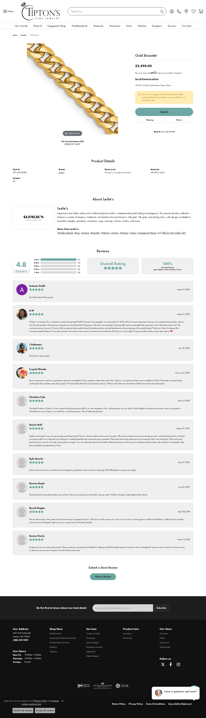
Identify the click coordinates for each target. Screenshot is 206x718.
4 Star (36, 262)
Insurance (127, 633)
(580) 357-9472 (72, 144)
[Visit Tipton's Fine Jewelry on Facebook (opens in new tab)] (170, 664)
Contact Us (164, 642)
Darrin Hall (35, 424)
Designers (157, 25)
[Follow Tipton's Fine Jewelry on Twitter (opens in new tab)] (163, 664)
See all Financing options (147, 79)
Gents (129, 25)
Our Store (187, 25)
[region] (72, 89)
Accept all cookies (45, 710)
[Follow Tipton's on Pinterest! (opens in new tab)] (186, 664)
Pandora (124, 232)
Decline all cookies (23, 710)
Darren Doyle (37, 483)
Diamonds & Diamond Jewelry (63, 638)
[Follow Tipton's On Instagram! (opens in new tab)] (178, 664)
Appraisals (90, 651)
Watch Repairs (92, 656)
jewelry (23, 35)
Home (15, 35)
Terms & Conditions (155, 704)
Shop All (37, 25)
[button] (172, 11)
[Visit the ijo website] (83, 686)
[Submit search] (162, 11)
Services (172, 25)
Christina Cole (37, 397)
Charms (115, 232)
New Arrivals (21, 25)
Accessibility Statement (180, 704)
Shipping (149, 120)
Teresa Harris (37, 535)
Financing (90, 638)
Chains (133, 232)
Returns (179, 120)
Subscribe (161, 607)
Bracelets (95, 232)
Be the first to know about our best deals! (62, 607)
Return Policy (119, 704)
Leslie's (61, 172)
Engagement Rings (56, 25)
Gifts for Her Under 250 (173, 232)
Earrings (85, 232)
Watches (142, 25)
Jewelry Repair (92, 642)
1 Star (36, 272)
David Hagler (37, 508)
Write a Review (103, 576)
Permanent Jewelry (94, 647)
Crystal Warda (37, 369)
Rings (77, 232)
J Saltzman (35, 344)
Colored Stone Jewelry (59, 642)
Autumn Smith (37, 285)
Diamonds (98, 25)
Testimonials (165, 647)
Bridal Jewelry (56, 633)
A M (31, 310)
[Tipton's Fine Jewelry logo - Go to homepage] (40, 11)
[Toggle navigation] (9, 11)
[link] (179, 11)
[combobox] (113, 11)
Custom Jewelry (93, 633)
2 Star (36, 269)
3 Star (36, 266)
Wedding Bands (80, 25)
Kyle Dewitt (36, 458)
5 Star (36, 259)
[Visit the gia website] (122, 686)
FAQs (162, 638)
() (79, 259)
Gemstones (114, 25)
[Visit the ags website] (102, 686)
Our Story (164, 633)
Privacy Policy (136, 704)
